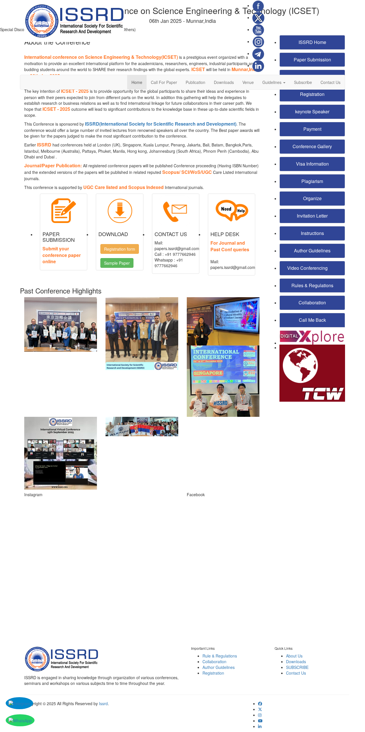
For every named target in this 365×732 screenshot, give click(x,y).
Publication (195, 82)
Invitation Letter (312, 215)
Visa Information (312, 163)
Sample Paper (117, 263)
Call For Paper (164, 82)
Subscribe (303, 82)
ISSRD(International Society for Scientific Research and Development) (160, 123)
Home (136, 82)
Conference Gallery (312, 146)
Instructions (312, 233)
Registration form (119, 249)
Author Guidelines (312, 250)
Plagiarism (312, 181)
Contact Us (330, 82)
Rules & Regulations (312, 285)
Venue (248, 82)
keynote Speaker (312, 111)
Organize (312, 198)
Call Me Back (312, 320)
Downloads (224, 82)
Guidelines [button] (272, 82)
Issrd (103, 703)
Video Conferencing (308, 268)
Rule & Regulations (219, 656)
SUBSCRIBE (297, 667)
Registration (213, 673)
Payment (312, 129)
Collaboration (312, 302)
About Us (294, 656)
